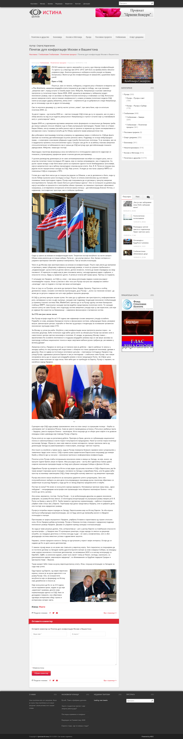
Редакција (58, 3)
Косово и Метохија (74, 37)
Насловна (33, 3)
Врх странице (109, 613)
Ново (137, 197)
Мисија (42, 3)
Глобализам (121, 37)
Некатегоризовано (131, 147)
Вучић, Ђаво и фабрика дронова (74, 700)
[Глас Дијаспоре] (137, 351)
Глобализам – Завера (135, 117)
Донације (86, 3)
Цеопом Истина (43, 736)
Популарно (127, 197)
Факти (42, 606)
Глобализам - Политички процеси (62, 54)
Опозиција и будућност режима (141, 241)
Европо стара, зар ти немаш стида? (75, 726)
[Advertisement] (91, 26)
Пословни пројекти (103, 37)
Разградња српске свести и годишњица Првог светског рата (141, 229)
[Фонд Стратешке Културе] (137, 309)
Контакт (78, 3)
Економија (57, 37)
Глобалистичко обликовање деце (140, 252)
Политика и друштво (40, 37)
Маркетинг (69, 3)
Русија (88, 37)
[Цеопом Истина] (45, 17)
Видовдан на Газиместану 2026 (73, 720)
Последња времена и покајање (73, 714)
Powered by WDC (148, 736)
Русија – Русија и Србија (136, 105)
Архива (50, 3)
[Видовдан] (137, 334)
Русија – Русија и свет (135, 98)
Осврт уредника (136, 37)
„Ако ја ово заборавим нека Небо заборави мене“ (142, 204)
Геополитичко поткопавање (139, 216)
